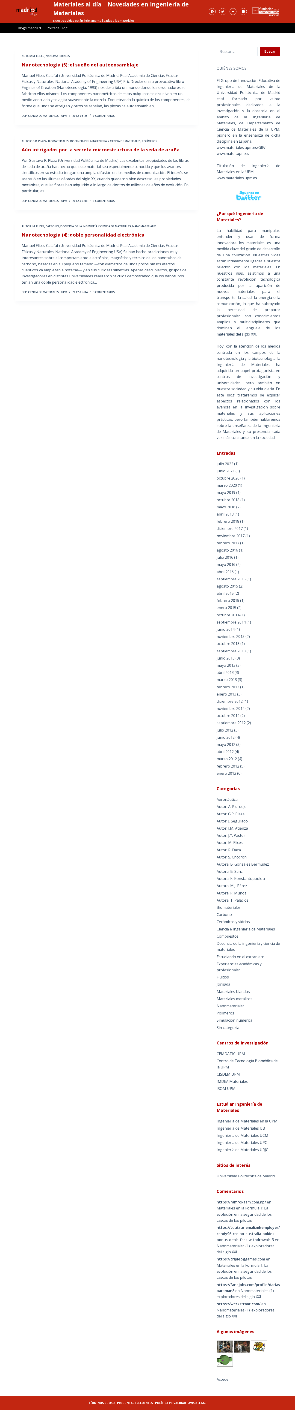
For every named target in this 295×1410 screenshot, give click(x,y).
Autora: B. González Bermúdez (243, 864)
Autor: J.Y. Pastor (231, 835)
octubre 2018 (228, 499)
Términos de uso (102, 1403)
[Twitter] (222, 11)
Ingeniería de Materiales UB (241, 1128)
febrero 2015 (228, 600)
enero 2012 (226, 773)
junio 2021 (226, 471)
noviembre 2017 (231, 535)
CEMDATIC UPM (231, 1053)
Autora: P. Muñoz (231, 893)
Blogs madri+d (29, 28)
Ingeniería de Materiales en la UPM (247, 1121)
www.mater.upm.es (233, 153)
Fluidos (223, 977)
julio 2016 (225, 557)
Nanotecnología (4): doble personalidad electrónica (83, 235)
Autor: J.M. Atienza (232, 828)
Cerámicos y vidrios (233, 921)
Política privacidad (170, 1403)
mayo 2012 (226, 744)
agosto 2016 (227, 550)
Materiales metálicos (234, 998)
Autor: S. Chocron (232, 857)
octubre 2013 (228, 643)
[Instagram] (243, 11)
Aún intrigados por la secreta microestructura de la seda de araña (101, 150)
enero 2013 (226, 694)
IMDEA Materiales (232, 1081)
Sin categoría (228, 1027)
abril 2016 (225, 571)
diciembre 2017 (230, 528)
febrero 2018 (228, 521)
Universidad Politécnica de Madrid (246, 1176)
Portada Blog (57, 28)
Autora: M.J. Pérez (232, 885)
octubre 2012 (228, 715)
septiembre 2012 (231, 722)
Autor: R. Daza (229, 849)
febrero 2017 (228, 543)
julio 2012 (225, 730)
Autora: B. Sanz (230, 871)
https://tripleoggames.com (241, 1259)
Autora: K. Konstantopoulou (241, 878)
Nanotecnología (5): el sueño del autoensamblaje (80, 65)
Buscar (270, 51)
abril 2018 (225, 514)
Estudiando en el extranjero (240, 956)
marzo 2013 (227, 679)
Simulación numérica (234, 1020)
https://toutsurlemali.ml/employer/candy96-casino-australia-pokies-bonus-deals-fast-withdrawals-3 (248, 1233)
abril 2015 (225, 593)
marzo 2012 (227, 758)
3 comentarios (104, 292)
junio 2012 (226, 737)
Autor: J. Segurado (232, 821)
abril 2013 (225, 672)
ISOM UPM (226, 1088)
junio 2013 (226, 658)
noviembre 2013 (231, 636)
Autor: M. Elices (33, 56)
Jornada (223, 984)
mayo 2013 (226, 665)
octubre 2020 (228, 478)
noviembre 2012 (231, 708)
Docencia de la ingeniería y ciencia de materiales (105, 141)
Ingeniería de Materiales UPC (242, 1142)
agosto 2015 (227, 586)
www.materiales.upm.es (237, 177)
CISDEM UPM (228, 1074)
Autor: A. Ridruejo (232, 806)
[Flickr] (233, 11)
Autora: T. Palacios (232, 900)
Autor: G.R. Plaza (34, 141)
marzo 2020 (227, 485)
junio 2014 (226, 629)
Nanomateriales (58, 56)
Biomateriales (58, 141)
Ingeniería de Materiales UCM (242, 1135)
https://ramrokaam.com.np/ (241, 1202)
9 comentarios (104, 116)
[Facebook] (212, 11)
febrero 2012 (228, 766)
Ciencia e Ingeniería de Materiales (246, 929)
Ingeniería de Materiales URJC (242, 1149)
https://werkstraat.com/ (238, 1303)
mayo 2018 (226, 507)
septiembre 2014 (231, 622)
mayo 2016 (226, 564)
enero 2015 (226, 607)
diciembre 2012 (230, 701)
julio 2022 (225, 463)
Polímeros (149, 141)
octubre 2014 (228, 615)
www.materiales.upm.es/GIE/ (241, 147)
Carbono (52, 226)
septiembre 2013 (231, 651)
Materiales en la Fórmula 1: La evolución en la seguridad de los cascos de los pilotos (244, 1214)
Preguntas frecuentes (135, 1403)
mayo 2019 (226, 492)
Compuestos (228, 936)
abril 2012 (225, 751)
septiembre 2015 (231, 579)
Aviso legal (197, 1403)
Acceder (223, 1379)
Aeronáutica (227, 799)
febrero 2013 (228, 687)
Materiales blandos (233, 991)
